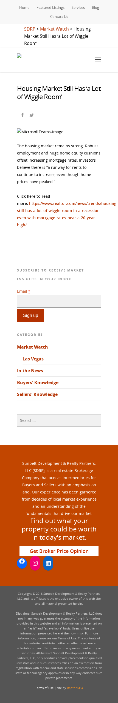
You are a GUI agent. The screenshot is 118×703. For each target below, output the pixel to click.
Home (24, 7)
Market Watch (32, 347)
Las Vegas (33, 359)
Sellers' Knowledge (37, 394)
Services (78, 7)
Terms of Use (44, 688)
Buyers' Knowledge (37, 382)
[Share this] (22, 114)
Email (23, 291)
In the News (30, 371)
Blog (95, 7)
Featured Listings (50, 7)
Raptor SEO (75, 688)
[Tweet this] (32, 114)
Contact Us (59, 16)
